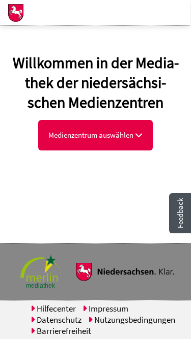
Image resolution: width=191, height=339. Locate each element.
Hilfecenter (55, 308)
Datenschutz (58, 319)
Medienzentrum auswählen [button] (91, 135)
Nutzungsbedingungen (134, 319)
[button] (11, 12)
